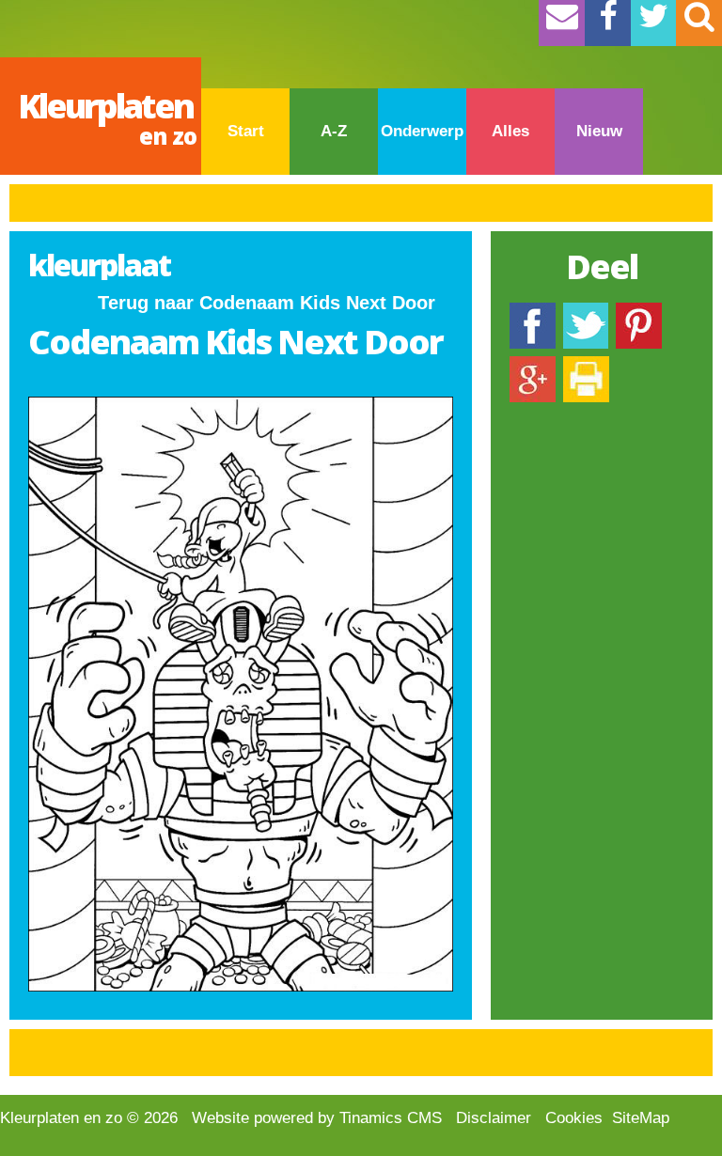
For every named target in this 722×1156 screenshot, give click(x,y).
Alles (510, 131)
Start (246, 131)
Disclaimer (493, 1118)
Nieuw (599, 131)
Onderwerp (422, 131)
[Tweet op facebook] (585, 311)
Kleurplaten (107, 117)
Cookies (574, 1118)
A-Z (334, 131)
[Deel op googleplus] (533, 365)
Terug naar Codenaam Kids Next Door (266, 302)
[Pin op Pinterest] (639, 311)
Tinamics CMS (390, 1118)
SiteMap (640, 1118)
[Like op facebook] (533, 311)
